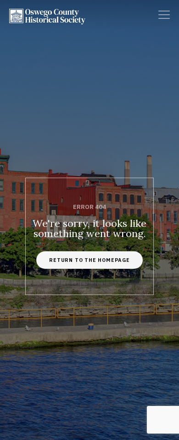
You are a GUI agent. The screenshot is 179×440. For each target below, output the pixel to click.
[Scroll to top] (162, 393)
